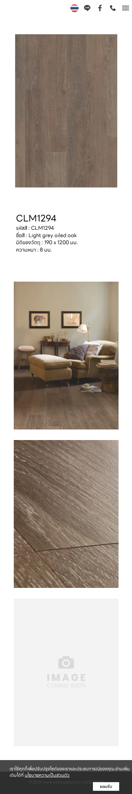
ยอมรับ (106, 786)
